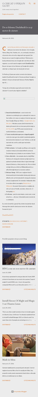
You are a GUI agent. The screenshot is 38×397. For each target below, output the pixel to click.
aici (14, 191)
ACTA (8, 129)
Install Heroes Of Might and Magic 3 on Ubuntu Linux (18, 302)
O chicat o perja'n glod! (13, 4)
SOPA (12, 129)
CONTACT (22, 14)
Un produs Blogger (20, 391)
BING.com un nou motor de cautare (18, 268)
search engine (7, 224)
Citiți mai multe (30, 289)
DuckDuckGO (7, 215)
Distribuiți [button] (6, 227)
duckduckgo (15, 221)
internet (23, 221)
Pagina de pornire (8, 14)
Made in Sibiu (8, 359)
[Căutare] (30, 3)
